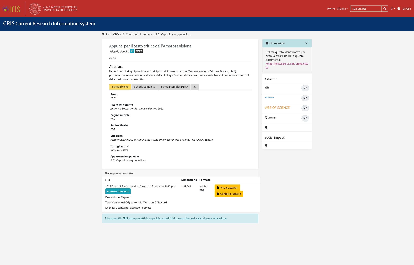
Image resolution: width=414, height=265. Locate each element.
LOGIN (407, 8)
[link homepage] (12, 9)
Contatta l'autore (230, 194)
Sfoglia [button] (341, 8)
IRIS (104, 34)
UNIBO (114, 34)
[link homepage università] (52, 8)
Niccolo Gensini (119, 51)
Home (331, 8)
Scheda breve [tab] (120, 86)
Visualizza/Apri (228, 187)
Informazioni (276, 43)
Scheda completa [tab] (144, 86)
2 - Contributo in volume (137, 34)
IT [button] (392, 8)
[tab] (195, 87)
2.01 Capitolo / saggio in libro (173, 34)
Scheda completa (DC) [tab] (174, 86)
